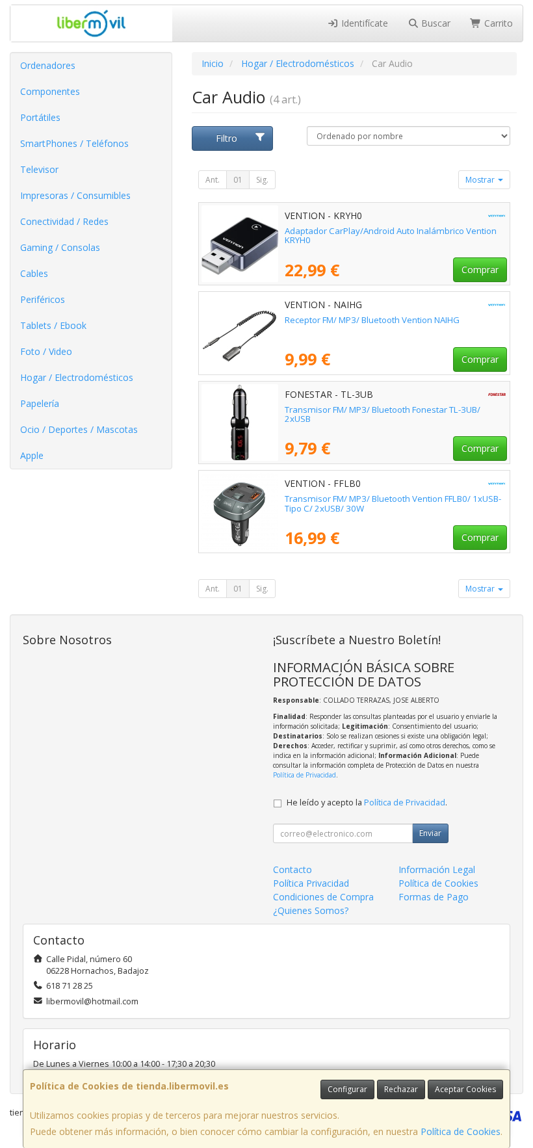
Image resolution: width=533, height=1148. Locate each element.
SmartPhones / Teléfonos (74, 143)
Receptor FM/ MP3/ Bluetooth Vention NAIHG (372, 320)
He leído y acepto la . (367, 802)
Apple (32, 455)
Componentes (50, 91)
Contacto (292, 869)
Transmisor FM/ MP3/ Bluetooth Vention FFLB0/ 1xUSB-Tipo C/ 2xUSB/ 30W (393, 503)
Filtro (226, 138)
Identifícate (363, 23)
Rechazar (401, 1089)
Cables (34, 273)
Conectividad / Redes (64, 221)
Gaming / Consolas (60, 247)
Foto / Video (46, 351)
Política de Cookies (460, 1131)
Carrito (497, 23)
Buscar (434, 23)
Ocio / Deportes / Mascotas (79, 429)
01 (237, 179)
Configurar (347, 1089)
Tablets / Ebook (53, 325)
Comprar (480, 269)
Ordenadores (47, 65)
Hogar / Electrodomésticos (76, 377)
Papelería (39, 403)
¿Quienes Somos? (310, 910)
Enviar (430, 833)
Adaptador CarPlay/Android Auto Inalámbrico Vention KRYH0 (391, 235)
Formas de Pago (433, 897)
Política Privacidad (311, 883)
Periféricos (42, 299)
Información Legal (436, 869)
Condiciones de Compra (323, 897)
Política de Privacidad (304, 774)
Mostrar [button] (481, 179)
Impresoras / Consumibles (75, 195)
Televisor (39, 169)
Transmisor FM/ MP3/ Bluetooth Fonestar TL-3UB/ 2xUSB (382, 414)
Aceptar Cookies (465, 1089)
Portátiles (40, 117)
